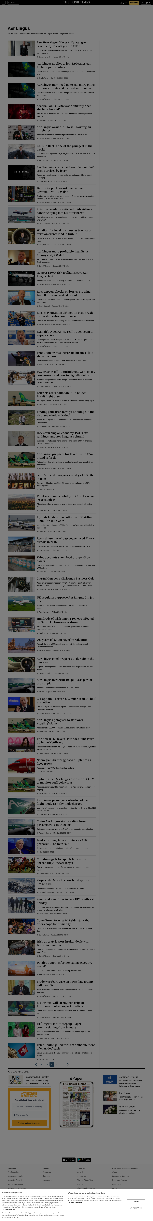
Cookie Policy (10, 1209)
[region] (76, 1205)
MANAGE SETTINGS (136, 1208)
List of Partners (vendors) (76, 1202)
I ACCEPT (136, 1201)
